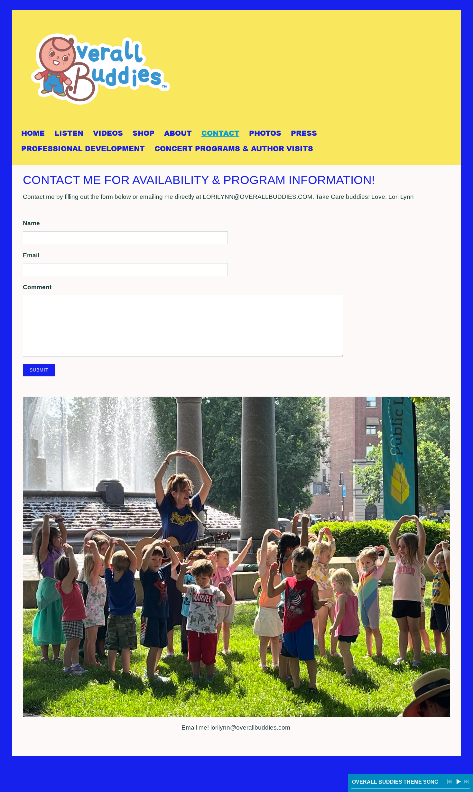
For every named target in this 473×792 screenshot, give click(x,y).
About (178, 133)
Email (31, 255)
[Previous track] (449, 782)
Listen (68, 133)
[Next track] (466, 782)
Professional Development (83, 148)
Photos (265, 133)
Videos (108, 133)
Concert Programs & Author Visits (233, 148)
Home (33, 133)
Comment (37, 287)
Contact (220, 133)
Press (304, 133)
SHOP (143, 133)
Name (31, 223)
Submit (39, 370)
